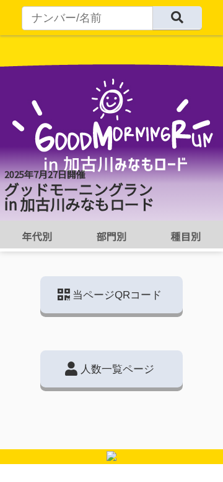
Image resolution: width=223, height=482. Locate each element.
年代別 (37, 236)
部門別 (111, 236)
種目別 (186, 236)
